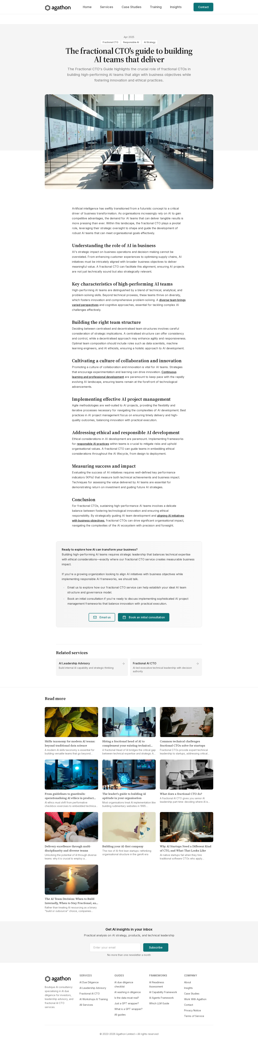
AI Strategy (150, 42)
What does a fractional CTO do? (181, 794)
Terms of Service (194, 1016)
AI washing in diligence (127, 992)
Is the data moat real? (126, 997)
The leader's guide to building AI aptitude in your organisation (124, 796)
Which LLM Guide (159, 1003)
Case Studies (131, 7)
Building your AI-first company (122, 846)
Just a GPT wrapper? (126, 1003)
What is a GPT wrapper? (128, 1008)
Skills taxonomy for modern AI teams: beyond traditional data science (70, 743)
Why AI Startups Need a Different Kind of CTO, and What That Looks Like (185, 848)
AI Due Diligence (89, 982)
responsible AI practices (93, 444)
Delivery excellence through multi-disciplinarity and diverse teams (68, 848)
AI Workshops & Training (94, 999)
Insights (176, 7)
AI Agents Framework (161, 997)
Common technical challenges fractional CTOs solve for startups (182, 743)
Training (156, 7)
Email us (105, 617)
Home (87, 7)
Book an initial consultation (147, 617)
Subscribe (156, 947)
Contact (203, 7)
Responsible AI (131, 42)
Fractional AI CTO (144, 663)
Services (106, 7)
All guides (120, 1014)
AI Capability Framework (163, 992)
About (187, 982)
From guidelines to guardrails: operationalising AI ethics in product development (69, 798)
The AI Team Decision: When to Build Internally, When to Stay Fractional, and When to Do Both (71, 903)
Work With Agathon (195, 999)
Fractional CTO (110, 42)
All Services (86, 1004)
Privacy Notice (192, 1010)
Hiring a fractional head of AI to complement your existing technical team (126, 745)
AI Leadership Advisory (74, 663)
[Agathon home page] (58, 7)
